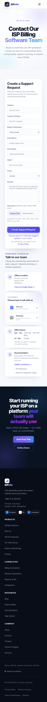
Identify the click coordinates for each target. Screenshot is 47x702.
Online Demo (23, 448)
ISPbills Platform (11, 525)
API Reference (21, 369)
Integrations (10, 585)
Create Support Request (23, 230)
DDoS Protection (12, 537)
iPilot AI (8, 531)
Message (10, 182)
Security (8, 653)
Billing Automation (12, 568)
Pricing (7, 554)
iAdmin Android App (13, 548)
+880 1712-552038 (12, 499)
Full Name (10, 105)
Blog (6, 599)
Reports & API (10, 579)
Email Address (12, 138)
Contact (8, 635)
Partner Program (12, 647)
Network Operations (13, 574)
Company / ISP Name (13, 116)
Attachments (21, 207)
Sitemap (25, 695)
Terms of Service (24, 690)
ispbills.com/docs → (22, 364)
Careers (8, 641)
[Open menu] (39, 4)
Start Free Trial (23, 439)
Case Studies (10, 604)
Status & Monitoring (12, 695)
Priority (9, 171)
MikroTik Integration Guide (26, 373)
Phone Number (11, 149)
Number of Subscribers (14, 127)
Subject (10, 160)
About (7, 630)
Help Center (10, 616)
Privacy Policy (23, 244)
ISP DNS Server (11, 543)
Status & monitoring (14, 671)
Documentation (11, 610)
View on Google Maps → (24, 287)
